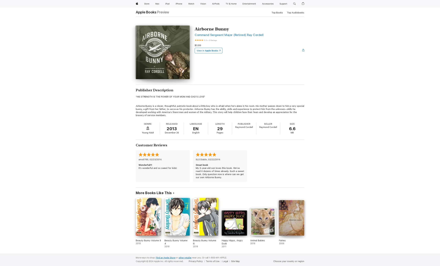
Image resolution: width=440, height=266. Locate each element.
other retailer (185, 258)
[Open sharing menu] (303, 50)
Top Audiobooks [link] (295, 12)
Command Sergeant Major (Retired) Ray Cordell (229, 35)
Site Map (235, 261)
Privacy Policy (196, 261)
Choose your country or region (288, 261)
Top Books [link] (277, 12)
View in (207, 50)
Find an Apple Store (165, 258)
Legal (225, 261)
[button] (294, 4)
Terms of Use (212, 261)
